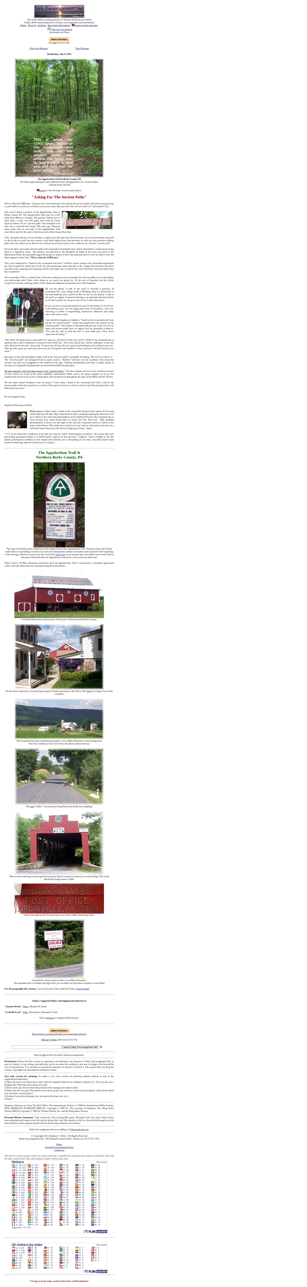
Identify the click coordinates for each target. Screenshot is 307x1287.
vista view (60, 554)
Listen (42, 190)
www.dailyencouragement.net (59, 1147)
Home (23, 25)
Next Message (82, 48)
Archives (42, 25)
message (50, 1018)
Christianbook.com (79, 1129)
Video (25, 1006)
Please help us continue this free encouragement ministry (59, 1034)
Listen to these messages (86, 25)
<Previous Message (38, 48)
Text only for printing (62, 29)
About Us (32, 25)
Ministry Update (49, 1039)
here (55, 42)
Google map (82, 988)
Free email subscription (59, 25)
